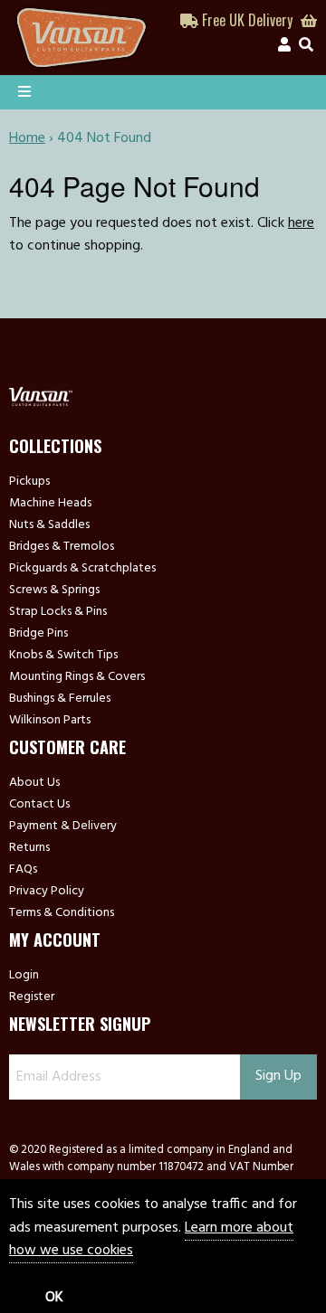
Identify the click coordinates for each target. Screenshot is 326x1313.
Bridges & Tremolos (61, 547)
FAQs (23, 870)
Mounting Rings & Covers (77, 677)
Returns (29, 848)
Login (24, 975)
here (301, 223)
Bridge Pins (38, 634)
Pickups (29, 482)
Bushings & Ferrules (59, 699)
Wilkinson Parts (50, 720)
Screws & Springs (54, 590)
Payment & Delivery (63, 826)
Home (27, 138)
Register (31, 997)
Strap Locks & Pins (58, 612)
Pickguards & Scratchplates (82, 568)
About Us (34, 783)
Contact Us (39, 804)
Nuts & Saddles (49, 525)
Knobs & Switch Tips (63, 655)
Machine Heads (50, 503)
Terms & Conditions (61, 913)
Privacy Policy (46, 891)
